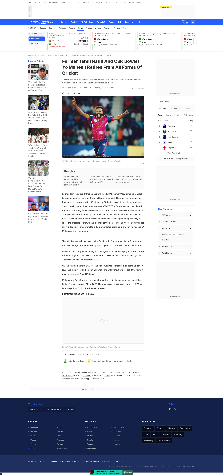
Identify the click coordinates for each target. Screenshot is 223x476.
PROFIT (44, 2)
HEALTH (86, 2)
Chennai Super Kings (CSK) (98, 194)
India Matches (36, 39)
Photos (89, 28)
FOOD (70, 2)
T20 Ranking (188, 108)
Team (160, 115)
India (170, 142)
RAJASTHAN (123, 2)
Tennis (111, 22)
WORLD (37, 2)
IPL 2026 (34, 43)
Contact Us (119, 461)
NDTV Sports (67, 375)
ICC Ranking (62, 448)
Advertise (32, 461)
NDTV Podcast (87, 22)
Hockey (171, 428)
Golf (119, 22)
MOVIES (55, 2)
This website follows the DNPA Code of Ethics (126, 466)
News (80, 28)
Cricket (64, 22)
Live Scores (35, 427)
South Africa (172, 131)
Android (96, 379)
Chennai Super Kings (101, 361)
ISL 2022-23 (92, 427)
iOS (103, 379)
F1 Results (135, 372)
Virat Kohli (166, 228)
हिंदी (50, 2)
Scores (43, 28)
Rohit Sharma (112, 210)
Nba (155, 434)
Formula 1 (101, 22)
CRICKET (63, 2)
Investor (77, 461)
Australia (171, 126)
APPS (115, 2)
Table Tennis (164, 440)
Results (72, 28)
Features (108, 28)
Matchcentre (92, 448)
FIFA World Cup (167, 215)
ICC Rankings (167, 246)
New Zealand (173, 137)
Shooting (178, 434)
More (125, 28)
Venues (33, 448)
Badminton (129, 22)
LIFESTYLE (77, 2)
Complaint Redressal (93, 461)
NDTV (31, 2)
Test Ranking (163, 108)
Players (60, 444)
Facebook (87, 375)
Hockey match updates (104, 372)
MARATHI (139, 2)
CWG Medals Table (169, 222)
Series (52, 28)
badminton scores (122, 372)
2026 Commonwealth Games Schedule (173, 237)
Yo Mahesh (119, 361)
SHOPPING (107, 2)
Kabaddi (165, 434)
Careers (107, 461)
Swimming (148, 440)
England (171, 148)
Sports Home (32, 56)
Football (74, 22)
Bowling (177, 115)
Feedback (54, 461)
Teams (117, 28)
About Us (43, 461)
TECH (92, 2)
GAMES (99, 2)
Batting (168, 115)
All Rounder (188, 115)
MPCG (131, 2)
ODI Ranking (175, 108)
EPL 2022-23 (119, 427)
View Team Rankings (175, 153)
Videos (98, 28)
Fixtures (62, 28)
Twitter (107, 375)
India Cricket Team (76, 361)
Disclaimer (66, 461)
